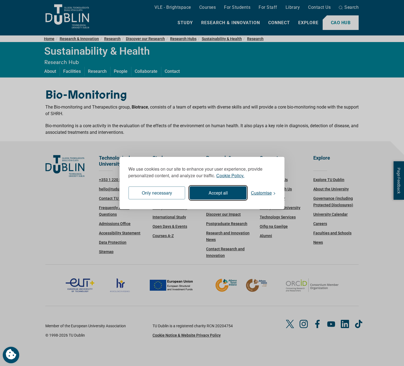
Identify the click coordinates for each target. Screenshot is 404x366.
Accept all (218, 193)
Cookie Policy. (230, 175)
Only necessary (157, 193)
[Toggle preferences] (11, 355)
